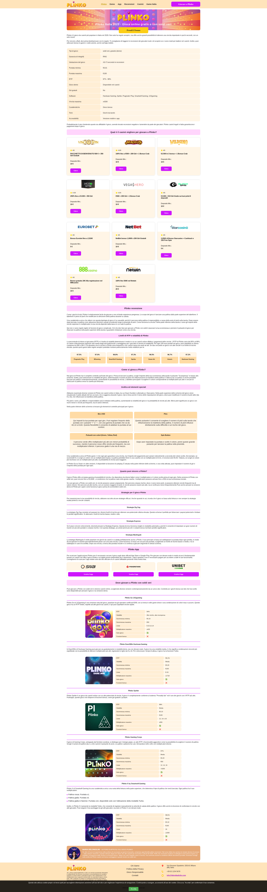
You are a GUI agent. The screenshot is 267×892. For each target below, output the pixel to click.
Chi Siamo (135, 866)
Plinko (104, 4)
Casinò (140, 4)
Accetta (133, 889)
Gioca (76, 170)
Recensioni (129, 4)
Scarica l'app (88, 574)
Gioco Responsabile (135, 872)
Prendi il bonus (133, 30)
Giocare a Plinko (185, 4)
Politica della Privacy (135, 869)
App (119, 4)
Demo (112, 4)
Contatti (135, 875)
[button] (263, 880)
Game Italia (151, 4)
